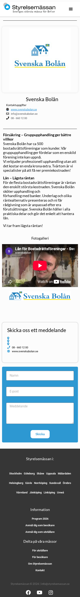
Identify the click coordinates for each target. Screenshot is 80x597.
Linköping (49, 492)
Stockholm (15, 473)
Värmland (21, 492)
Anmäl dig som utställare (40, 531)
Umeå (60, 492)
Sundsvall (55, 483)
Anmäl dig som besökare (40, 525)
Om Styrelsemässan (40, 563)
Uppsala (51, 473)
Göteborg (29, 473)
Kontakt (40, 570)
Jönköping (36, 492)
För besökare (40, 557)
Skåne (40, 473)
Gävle (28, 483)
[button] (71, 9)
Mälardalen (64, 473)
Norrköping (40, 483)
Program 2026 (40, 518)
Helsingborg (16, 483)
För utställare (40, 550)
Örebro (67, 483)
